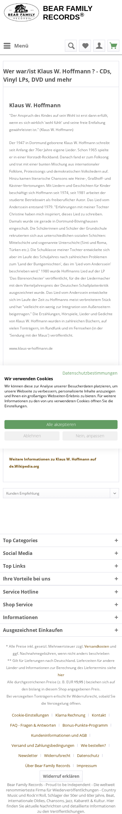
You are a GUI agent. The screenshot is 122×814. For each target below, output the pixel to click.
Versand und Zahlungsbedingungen (43, 745)
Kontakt (99, 715)
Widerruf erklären (61, 776)
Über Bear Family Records (47, 765)
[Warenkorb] (113, 46)
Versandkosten (96, 646)
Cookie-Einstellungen (30, 715)
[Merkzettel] (85, 46)
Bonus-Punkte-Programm (85, 725)
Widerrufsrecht (57, 755)
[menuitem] (15, 46)
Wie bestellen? (93, 745)
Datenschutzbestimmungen (90, 373)
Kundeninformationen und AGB (59, 735)
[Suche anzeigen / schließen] (71, 46)
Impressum (87, 765)
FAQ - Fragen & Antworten (33, 725)
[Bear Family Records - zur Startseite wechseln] (21, 12)
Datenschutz (88, 755)
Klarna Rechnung (70, 715)
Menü (21, 45)
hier (61, 674)
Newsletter (28, 755)
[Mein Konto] (99, 46)
